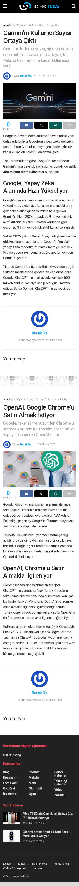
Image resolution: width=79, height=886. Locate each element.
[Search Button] (74, 6)
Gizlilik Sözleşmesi (14, 868)
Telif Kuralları (61, 864)
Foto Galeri (11, 783)
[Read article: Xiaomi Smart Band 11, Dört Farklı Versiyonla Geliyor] (11, 836)
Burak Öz (26, 75)
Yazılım (59, 795)
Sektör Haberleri (60, 773)
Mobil (33, 783)
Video (58, 789)
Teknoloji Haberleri (60, 782)
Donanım (9, 777)
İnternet (34, 772)
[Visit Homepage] (39, 6)
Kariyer (7, 864)
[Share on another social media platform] (69, 125)
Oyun (32, 794)
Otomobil (35, 788)
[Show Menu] (5, 6)
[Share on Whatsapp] (55, 125)
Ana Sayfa (9, 25)
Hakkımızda (39, 864)
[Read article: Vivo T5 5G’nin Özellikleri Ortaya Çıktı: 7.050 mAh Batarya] (11, 818)
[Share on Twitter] (41, 125)
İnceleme (9, 794)
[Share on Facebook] (26, 125)
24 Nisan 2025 (46, 75)
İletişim (37, 868)
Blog (6, 772)
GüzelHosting (12, 755)
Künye (21, 864)
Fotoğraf (9, 788)
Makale (34, 777)
